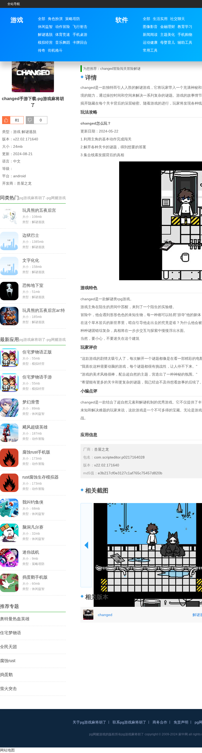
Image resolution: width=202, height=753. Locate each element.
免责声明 (181, 722)
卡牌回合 (80, 42)
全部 (41, 19)
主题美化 (167, 34)
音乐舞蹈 (62, 42)
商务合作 (160, 722)
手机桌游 (80, 34)
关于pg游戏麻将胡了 (89, 722)
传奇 (41, 50)
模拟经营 (45, 42)
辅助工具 (185, 42)
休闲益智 (45, 26)
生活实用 (160, 19)
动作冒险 (62, 26)
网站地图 (7, 750)
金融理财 (167, 26)
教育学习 (185, 26)
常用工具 (150, 50)
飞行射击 (80, 26)
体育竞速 (62, 34)
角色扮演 (55, 19)
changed (105, 615)
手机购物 (185, 34)
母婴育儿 (167, 42)
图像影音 (150, 26)
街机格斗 (55, 50)
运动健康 (150, 42)
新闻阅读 (150, 34)
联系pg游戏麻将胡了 (129, 722)
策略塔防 (72, 19)
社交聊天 (177, 19)
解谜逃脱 (45, 34)
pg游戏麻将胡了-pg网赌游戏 (42, 198)
